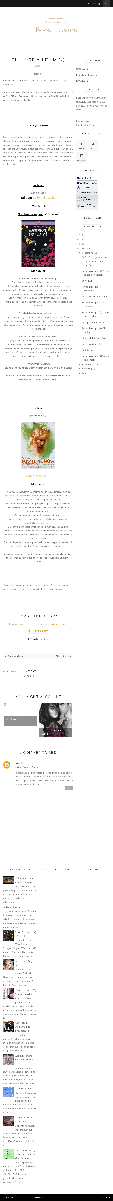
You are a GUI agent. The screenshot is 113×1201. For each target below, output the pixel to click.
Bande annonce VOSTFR (38, 475)
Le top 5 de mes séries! (94, 322)
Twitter (93, 149)
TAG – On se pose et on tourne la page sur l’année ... (94, 261)
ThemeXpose (26, 1197)
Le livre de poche (44, 197)
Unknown (30, 671)
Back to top (101, 1198)
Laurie (19, 762)
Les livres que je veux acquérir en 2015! (24, 1059)
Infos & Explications (86, 75)
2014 (82, 248)
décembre (88, 252)
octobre (86, 368)
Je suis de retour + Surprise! (51, 732)
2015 (81, 243)
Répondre (68, 788)
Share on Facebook (23, 624)
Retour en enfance (25, 878)
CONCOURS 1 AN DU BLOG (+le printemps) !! (24, 1027)
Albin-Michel (19, 495)
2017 (81, 235)
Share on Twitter (55, 624)
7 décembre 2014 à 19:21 (26, 767)
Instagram (81, 160)
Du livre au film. (23, 1088)
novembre (88, 364)
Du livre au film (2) (91, 343)
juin (84, 373)
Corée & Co (82, 68)
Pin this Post (40, 631)
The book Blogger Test (94, 338)
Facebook (81, 149)
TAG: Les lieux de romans (95, 296)
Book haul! (87, 280)
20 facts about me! (12, 907)
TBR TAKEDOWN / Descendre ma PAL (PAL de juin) (25, 1154)
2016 (82, 239)
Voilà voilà (13, 719)
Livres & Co (42, 638)
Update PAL (88, 350)
